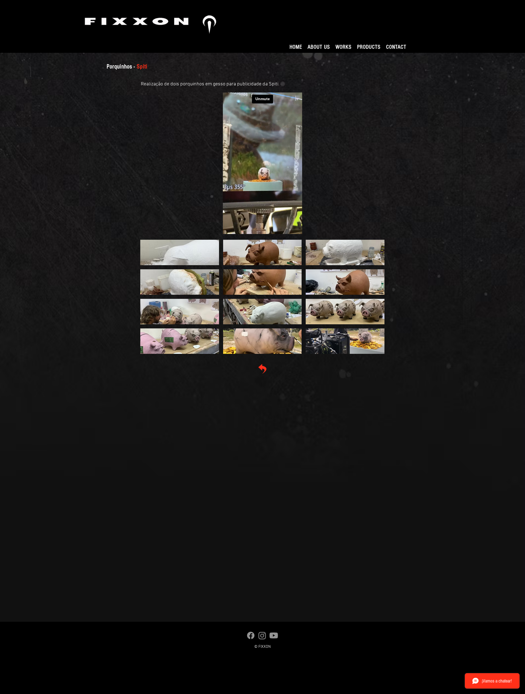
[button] (343, 47)
